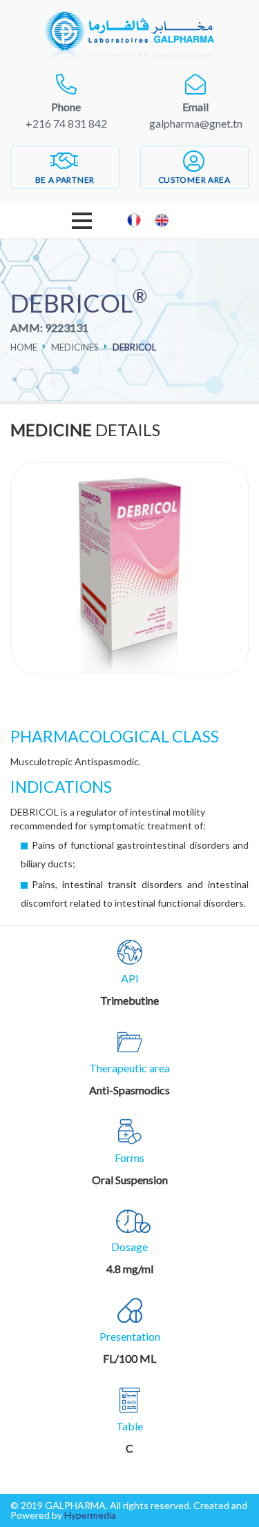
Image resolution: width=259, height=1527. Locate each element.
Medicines (75, 347)
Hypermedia (90, 1515)
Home (23, 347)
